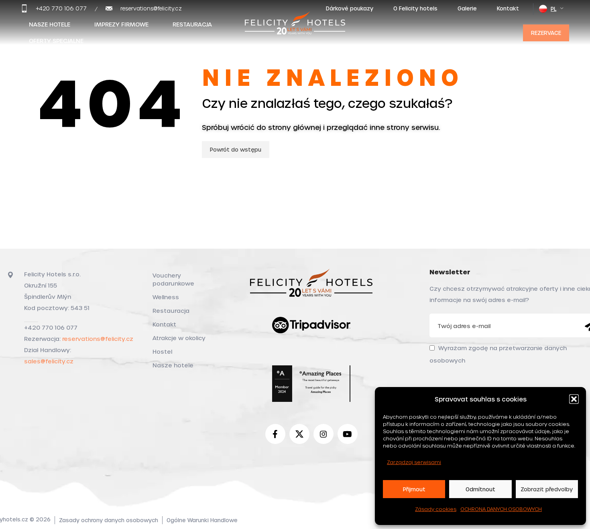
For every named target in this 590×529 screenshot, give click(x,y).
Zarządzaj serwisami (414, 462)
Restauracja (171, 310)
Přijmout (414, 489)
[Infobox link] (54, 8)
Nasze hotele (173, 365)
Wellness (166, 297)
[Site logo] (295, 31)
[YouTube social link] (348, 434)
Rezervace (546, 33)
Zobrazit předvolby (547, 489)
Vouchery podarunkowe (173, 279)
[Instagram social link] (323, 434)
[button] (574, 399)
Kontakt (164, 324)
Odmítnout (480, 489)
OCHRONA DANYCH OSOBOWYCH (501, 509)
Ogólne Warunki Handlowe (202, 520)
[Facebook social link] (275, 434)
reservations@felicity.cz (97, 338)
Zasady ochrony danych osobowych (108, 520)
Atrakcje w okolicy (179, 337)
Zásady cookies (435, 509)
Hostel (162, 351)
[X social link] (299, 434)
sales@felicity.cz (48, 361)
